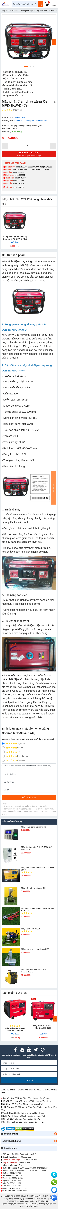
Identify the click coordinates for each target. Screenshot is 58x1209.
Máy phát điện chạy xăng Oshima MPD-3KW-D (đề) (15, 238)
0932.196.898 (33, 167)
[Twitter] (36, 1049)
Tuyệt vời (21, 743)
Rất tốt (20, 748)
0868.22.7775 (19, 175)
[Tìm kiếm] (40, 4)
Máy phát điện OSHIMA (36, 120)
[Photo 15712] (29, 41)
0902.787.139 (21, 167)
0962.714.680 (29, 170)
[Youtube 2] (29, 1049)
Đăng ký (29, 1080)
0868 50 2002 (21, 1191)
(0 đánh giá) (17, 110)
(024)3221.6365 (42, 170)
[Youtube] (22, 1049)
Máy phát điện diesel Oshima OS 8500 (43, 1027)
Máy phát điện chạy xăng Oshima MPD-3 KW (28, 261)
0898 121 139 (21, 1188)
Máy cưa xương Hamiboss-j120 (35, 949)
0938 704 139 (15, 1186)
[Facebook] (15, 1049)
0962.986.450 (18, 172)
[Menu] (54, 4)
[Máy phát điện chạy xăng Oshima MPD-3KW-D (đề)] (15, 221)
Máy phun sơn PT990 (30, 929)
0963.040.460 (20, 178)
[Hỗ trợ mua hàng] (54, 1182)
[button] (55, 1133)
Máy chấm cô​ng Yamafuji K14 (34, 827)
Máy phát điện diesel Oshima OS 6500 (15, 1029)
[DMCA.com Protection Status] (24, 1129)
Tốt (18, 752)
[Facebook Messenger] (54, 1190)
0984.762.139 (18, 183)
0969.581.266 (18, 181)
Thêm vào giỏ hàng (29, 154)
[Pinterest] (42, 1049)
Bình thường (22, 756)
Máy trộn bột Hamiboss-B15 (33, 888)
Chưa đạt (21, 760)
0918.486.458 (17, 170)
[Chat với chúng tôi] (54, 1197)
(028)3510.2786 (46, 167)
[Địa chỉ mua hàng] (54, 1174)
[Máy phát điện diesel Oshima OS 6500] (15, 1010)
